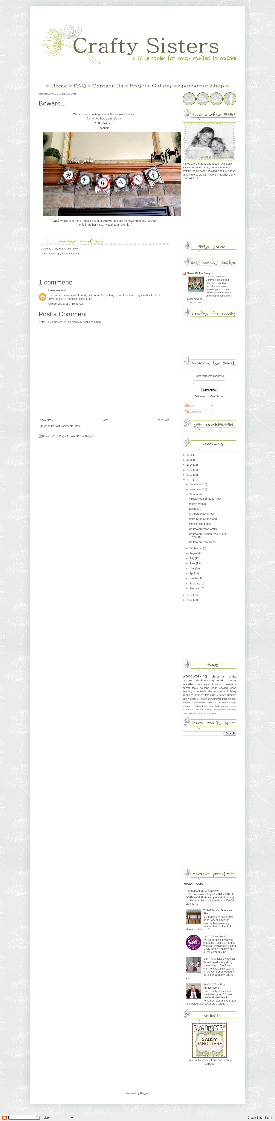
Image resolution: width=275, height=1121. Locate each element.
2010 (189, 594)
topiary (199, 709)
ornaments (230, 684)
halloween (66, 253)
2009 (189, 599)
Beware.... (53, 103)
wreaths (188, 684)
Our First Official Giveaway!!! (219, 958)
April (192, 573)
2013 (189, 469)
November (195, 489)
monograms (210, 713)
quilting (197, 706)
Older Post (162, 420)
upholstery (230, 691)
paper (76, 253)
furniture (231, 695)
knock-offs (200, 691)
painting (204, 688)
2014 (189, 464)
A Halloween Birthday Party (205, 498)
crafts (232, 676)
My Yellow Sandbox (122, 114)
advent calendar (207, 702)
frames (218, 698)
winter (208, 709)
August (193, 553)
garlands (225, 706)
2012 (189, 474)
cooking (221, 680)
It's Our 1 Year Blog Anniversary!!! (214, 986)
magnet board (190, 702)
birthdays (231, 709)
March (193, 578)
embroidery (198, 713)
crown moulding (205, 698)
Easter (232, 680)
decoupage (54, 253)
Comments (194, 412)
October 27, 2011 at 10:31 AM (65, 303)
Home (104, 420)
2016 (189, 454)
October (194, 494)
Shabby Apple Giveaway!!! (203, 890)
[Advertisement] (215, 210)
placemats (188, 709)
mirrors (213, 695)
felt (207, 695)
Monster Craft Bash (200, 523)
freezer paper (229, 698)
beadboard (219, 709)
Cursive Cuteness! (216, 276)
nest (234, 706)
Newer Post (46, 420)
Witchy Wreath (197, 503)
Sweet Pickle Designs (200, 273)
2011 (189, 480)
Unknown (54, 290)
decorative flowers (209, 684)
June (192, 563)
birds (194, 698)
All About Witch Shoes (202, 513)
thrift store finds (211, 706)
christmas (218, 676)
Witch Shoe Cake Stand (203, 518)
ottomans (187, 706)
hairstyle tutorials (134, 220)
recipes (187, 680)
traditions (188, 695)
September (196, 548)
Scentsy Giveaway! (214, 936)
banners (199, 695)
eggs (214, 688)
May (192, 568)
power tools (190, 688)
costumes (187, 713)
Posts (191, 405)
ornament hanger (227, 702)
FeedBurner (217, 396)
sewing (223, 688)
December (195, 484)
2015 (189, 459)
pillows (187, 698)
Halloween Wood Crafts (203, 529)
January (194, 588)
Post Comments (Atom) (68, 426)
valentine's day (204, 680)
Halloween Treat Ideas (202, 542)
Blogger (144, 1093)
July (192, 558)
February (195, 583)
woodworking (195, 676)
